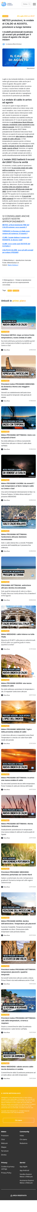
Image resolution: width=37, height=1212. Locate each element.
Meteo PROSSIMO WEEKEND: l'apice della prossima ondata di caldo (16, 730)
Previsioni (4, 1135)
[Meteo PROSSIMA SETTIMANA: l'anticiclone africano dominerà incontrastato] (18, 517)
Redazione (23, 1143)
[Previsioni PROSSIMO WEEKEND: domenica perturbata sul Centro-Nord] (18, 855)
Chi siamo (18, 1120)
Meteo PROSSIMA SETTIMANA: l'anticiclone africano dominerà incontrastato (14, 536)
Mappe (3, 1147)
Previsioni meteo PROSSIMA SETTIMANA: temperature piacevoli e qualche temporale (18, 972)
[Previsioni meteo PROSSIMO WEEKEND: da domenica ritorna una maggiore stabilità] (18, 367)
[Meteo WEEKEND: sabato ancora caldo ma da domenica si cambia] (18, 1049)
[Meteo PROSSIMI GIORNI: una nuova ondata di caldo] (18, 666)
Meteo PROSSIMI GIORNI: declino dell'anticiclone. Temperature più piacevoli (18, 922)
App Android (24, 1170)
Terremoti (4, 1151)
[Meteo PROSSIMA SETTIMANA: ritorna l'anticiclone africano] (18, 806)
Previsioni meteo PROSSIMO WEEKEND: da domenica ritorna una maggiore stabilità (18, 386)
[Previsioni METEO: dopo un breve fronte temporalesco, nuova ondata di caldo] (18, 318)
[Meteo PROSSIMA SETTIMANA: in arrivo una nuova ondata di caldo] (18, 760)
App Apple (23, 1166)
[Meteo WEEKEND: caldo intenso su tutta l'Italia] (18, 617)
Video (22, 1135)
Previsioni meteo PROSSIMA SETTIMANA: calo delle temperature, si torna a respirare (18, 1020)
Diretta (3, 1155)
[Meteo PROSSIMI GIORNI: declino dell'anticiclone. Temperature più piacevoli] (18, 904)
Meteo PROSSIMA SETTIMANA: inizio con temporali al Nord (18, 436)
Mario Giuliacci (13, 265)
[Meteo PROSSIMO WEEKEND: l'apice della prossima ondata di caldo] (18, 712)
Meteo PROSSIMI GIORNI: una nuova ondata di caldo (16, 684)
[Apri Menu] (34, 4)
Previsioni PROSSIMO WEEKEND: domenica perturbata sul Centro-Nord (16, 873)
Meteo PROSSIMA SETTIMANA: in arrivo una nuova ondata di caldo (17, 779)
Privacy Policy (6, 1173)
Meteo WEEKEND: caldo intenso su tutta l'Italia (17, 635)
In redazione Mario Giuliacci (14, 44)
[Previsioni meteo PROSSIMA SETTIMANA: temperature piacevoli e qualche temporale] (18, 952)
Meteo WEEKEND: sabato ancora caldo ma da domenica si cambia (17, 1068)
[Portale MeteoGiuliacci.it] (7, 4)
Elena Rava (7, 350)
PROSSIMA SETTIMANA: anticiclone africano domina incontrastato (16, 586)
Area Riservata (20, 1195)
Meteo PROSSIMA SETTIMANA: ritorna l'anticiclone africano (17, 825)
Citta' (3, 1139)
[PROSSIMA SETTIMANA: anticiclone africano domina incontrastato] (18, 568)
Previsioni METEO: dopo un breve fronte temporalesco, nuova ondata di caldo (17, 336)
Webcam (4, 1143)
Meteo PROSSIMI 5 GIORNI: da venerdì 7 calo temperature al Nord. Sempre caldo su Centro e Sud (17, 486)
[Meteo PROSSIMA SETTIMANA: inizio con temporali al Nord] (18, 417)
